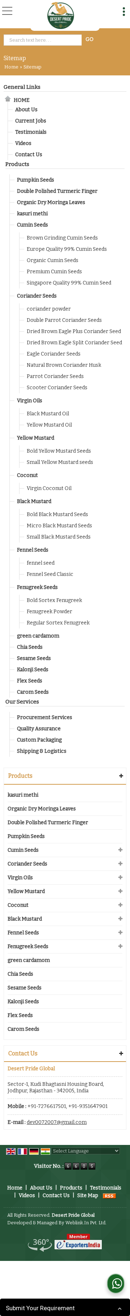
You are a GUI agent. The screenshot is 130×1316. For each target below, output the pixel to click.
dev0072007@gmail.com (57, 1122)
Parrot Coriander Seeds (55, 376)
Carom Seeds (33, 692)
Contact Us (28, 154)
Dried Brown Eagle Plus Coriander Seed (74, 331)
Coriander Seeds (37, 296)
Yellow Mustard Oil (49, 425)
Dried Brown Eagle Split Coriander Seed (74, 343)
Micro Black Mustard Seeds (59, 526)
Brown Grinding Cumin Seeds (62, 238)
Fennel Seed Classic (50, 574)
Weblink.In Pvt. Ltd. (86, 1222)
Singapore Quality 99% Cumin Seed (69, 283)
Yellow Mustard (35, 438)
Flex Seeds (29, 681)
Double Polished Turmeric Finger (57, 191)
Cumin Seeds (32, 225)
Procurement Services (44, 717)
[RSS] (109, 1195)
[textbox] (44, 40)
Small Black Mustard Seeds (59, 537)
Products (17, 164)
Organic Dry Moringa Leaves (51, 202)
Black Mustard (34, 501)
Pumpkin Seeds (35, 180)
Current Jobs (30, 121)
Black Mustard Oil (48, 414)
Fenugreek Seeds (37, 587)
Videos (23, 143)
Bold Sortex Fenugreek (54, 600)
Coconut (27, 475)
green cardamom (38, 636)
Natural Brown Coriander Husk (64, 365)
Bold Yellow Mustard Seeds (59, 451)
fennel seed (41, 563)
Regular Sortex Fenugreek (58, 623)
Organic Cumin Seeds (52, 260)
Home (11, 67)
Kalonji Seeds (32, 670)
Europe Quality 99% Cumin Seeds (67, 249)
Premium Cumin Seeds (54, 272)
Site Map (87, 1195)
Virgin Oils (29, 401)
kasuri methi (32, 214)
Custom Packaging (39, 740)
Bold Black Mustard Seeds (57, 514)
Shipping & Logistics (41, 751)
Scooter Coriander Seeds (57, 388)
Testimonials (31, 132)
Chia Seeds (30, 647)
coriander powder (49, 309)
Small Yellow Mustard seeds (60, 462)
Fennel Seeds (32, 550)
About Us (26, 110)
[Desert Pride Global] (60, 15)
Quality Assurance (39, 729)
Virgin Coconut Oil (49, 488)
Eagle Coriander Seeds (54, 354)
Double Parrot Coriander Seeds (64, 320)
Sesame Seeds (34, 658)
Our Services (22, 701)
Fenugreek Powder (49, 612)
